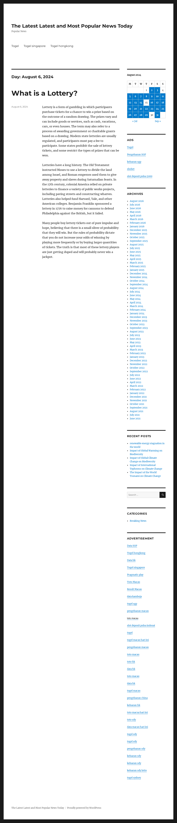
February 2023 (138, 353)
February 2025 (138, 266)
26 (129, 115)
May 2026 (135, 212)
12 (130, 102)
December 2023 (138, 317)
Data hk (131, 560)
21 (141, 108)
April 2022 (135, 382)
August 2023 (136, 331)
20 (135, 108)
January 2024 (137, 313)
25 (162, 108)
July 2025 (135, 248)
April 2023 (135, 346)
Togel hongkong (61, 46)
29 (146, 115)
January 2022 (137, 393)
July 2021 (135, 414)
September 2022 (139, 371)
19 (130, 108)
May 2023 (135, 342)
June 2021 (135, 418)
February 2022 (138, 389)
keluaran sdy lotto (137, 770)
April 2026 (135, 215)
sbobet (130, 169)
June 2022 (135, 378)
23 (152, 108)
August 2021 (136, 411)
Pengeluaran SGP (136, 154)
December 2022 (138, 360)
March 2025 (136, 262)
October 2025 (137, 237)
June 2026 (135, 208)
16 (152, 102)
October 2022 (137, 367)
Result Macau (134, 589)
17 (157, 102)
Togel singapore (35, 46)
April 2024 (135, 302)
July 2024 (135, 291)
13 (135, 102)
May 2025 (135, 255)
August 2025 (137, 244)
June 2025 (135, 251)
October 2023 (137, 324)
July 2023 (135, 335)
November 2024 (138, 277)
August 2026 (137, 201)
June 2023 (135, 338)
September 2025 (139, 241)
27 (135, 115)
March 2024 (136, 306)
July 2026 (135, 204)
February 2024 (138, 309)
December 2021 (138, 396)
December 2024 (138, 273)
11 (163, 96)
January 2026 (137, 226)
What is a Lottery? (44, 93)
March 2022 (136, 385)
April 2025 (135, 259)
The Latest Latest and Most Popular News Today (72, 26)
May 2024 (135, 299)
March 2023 (136, 349)
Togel (15, 46)
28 (140, 115)
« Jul (134, 121)
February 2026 (138, 222)
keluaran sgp (134, 161)
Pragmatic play (135, 574)
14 (141, 102)
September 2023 (139, 328)
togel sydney (134, 777)
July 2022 (135, 375)
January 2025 (137, 270)
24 (157, 108)
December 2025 (138, 230)
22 (146, 108)
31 (157, 115)
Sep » (158, 121)
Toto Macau (133, 582)
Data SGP (132, 545)
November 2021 (138, 400)
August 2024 (137, 288)
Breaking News (138, 520)
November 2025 (138, 233)
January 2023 (137, 357)
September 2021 (138, 407)
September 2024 (139, 284)
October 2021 (137, 404)
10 (157, 96)
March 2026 (136, 219)
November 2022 (138, 364)
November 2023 (138, 320)
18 (163, 102)
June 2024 (135, 295)
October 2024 (137, 280)
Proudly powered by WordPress (84, 807)
